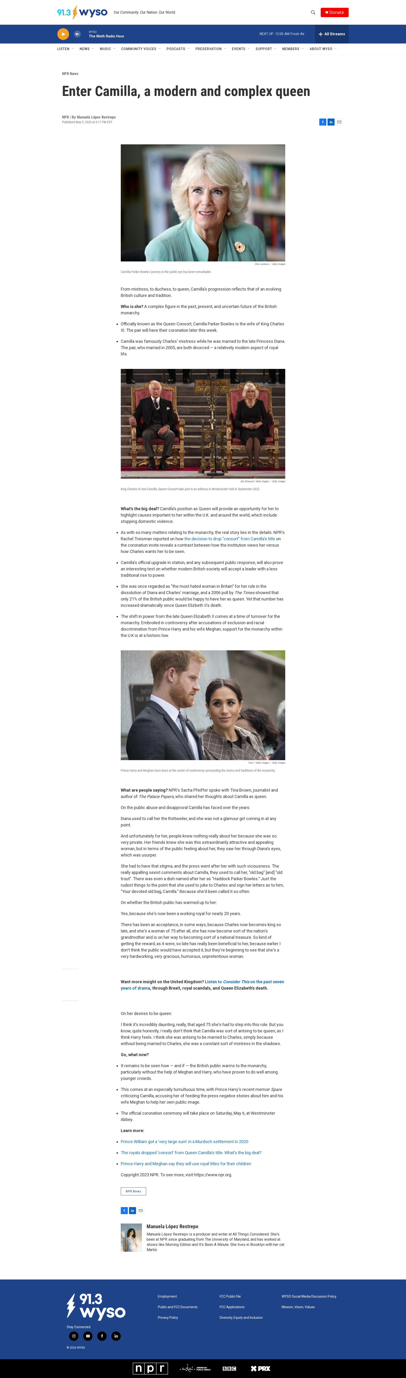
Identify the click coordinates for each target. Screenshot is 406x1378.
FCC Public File (230, 1296)
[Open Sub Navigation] (73, 49)
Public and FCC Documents (178, 1307)
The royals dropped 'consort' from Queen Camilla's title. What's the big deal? (191, 1152)
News (85, 49)
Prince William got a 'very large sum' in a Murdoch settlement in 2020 (184, 1141)
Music (105, 49)
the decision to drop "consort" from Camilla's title (229, 538)
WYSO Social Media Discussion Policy (309, 1296)
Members (291, 49)
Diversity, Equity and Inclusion (241, 1317)
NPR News (70, 73)
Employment (167, 1296)
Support (264, 49)
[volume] (77, 34)
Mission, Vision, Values (298, 1307)
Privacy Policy (168, 1317)
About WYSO (321, 49)
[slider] (85, 34)
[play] (63, 34)
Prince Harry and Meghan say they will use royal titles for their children (186, 1163)
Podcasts (176, 49)
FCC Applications (232, 1307)
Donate (336, 12)
